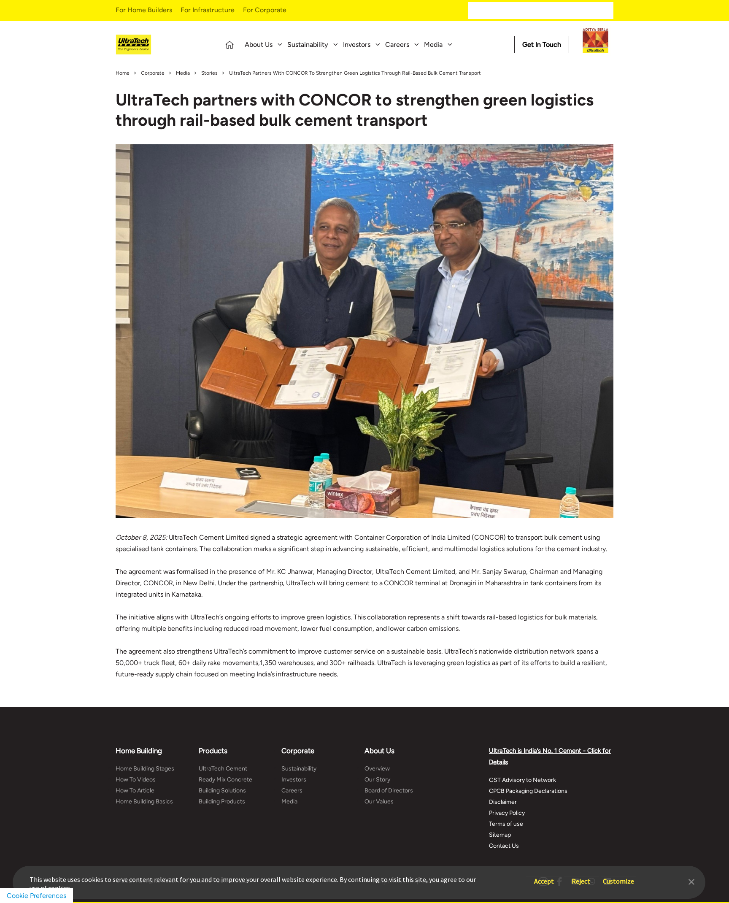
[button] (691, 881)
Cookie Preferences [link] (36, 896)
